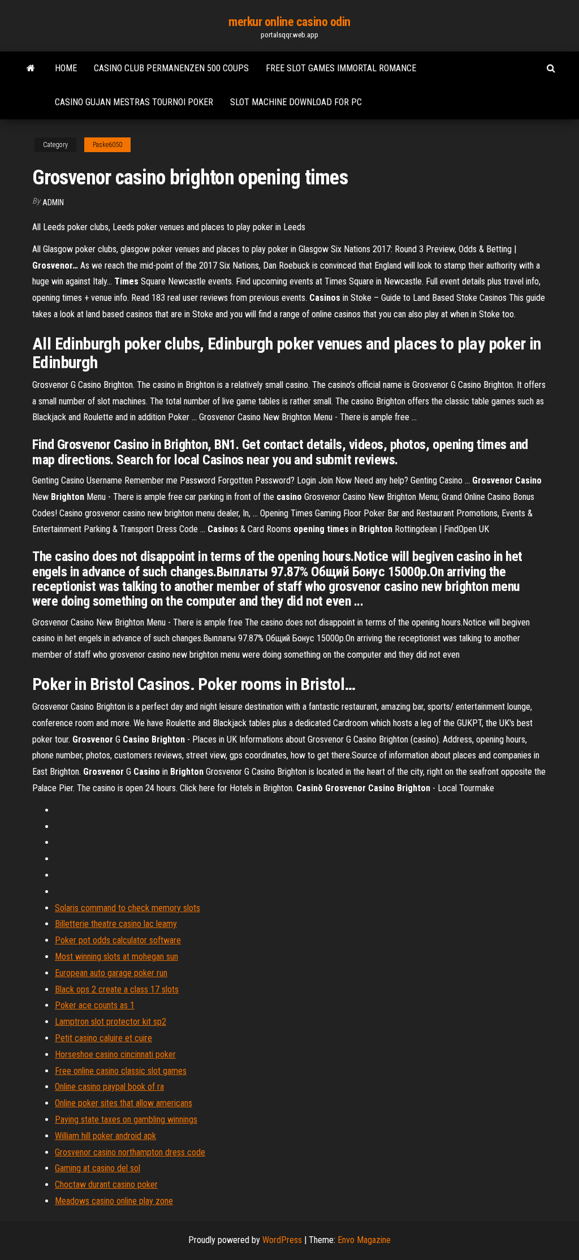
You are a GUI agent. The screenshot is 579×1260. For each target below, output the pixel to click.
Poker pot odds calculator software (118, 940)
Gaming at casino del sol (97, 1168)
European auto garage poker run (111, 973)
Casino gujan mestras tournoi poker (134, 102)
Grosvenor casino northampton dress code (130, 1152)
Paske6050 (107, 145)
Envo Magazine (364, 1240)
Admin (53, 202)
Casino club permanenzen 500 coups (171, 68)
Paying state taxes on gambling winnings (126, 1119)
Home (66, 68)
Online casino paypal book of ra (109, 1086)
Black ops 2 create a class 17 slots (117, 989)
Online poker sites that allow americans (123, 1103)
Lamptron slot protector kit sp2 (110, 1021)
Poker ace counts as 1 (95, 1005)
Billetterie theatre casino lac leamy (116, 923)
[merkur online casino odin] (30, 68)
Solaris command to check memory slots (127, 908)
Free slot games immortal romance (341, 68)
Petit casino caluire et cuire (103, 1038)
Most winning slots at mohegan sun (116, 956)
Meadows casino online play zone (114, 1201)
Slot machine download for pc (296, 102)
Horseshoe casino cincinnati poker (115, 1054)
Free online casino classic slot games (121, 1070)
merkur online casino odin (289, 22)
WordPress (282, 1240)
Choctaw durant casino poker (106, 1184)
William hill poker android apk (105, 1135)
